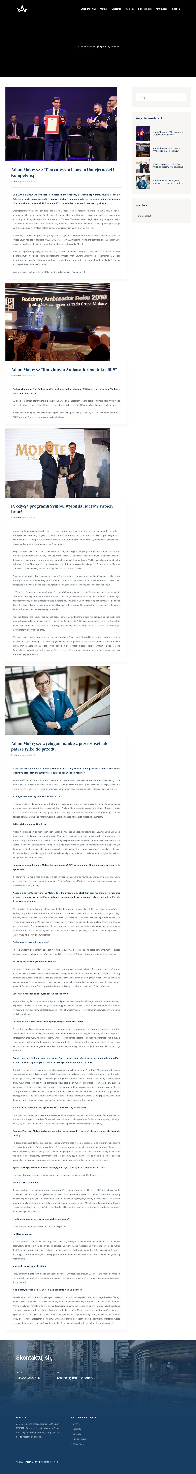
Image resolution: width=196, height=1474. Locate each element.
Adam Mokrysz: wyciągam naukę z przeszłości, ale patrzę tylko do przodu (59, 746)
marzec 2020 (145, 215)
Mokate (17, 181)
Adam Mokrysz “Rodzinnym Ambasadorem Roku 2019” (64, 370)
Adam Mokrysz (33, 1462)
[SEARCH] (183, 97)
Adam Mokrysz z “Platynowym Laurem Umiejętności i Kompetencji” (62, 172)
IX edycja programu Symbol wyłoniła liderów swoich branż (62, 509)
